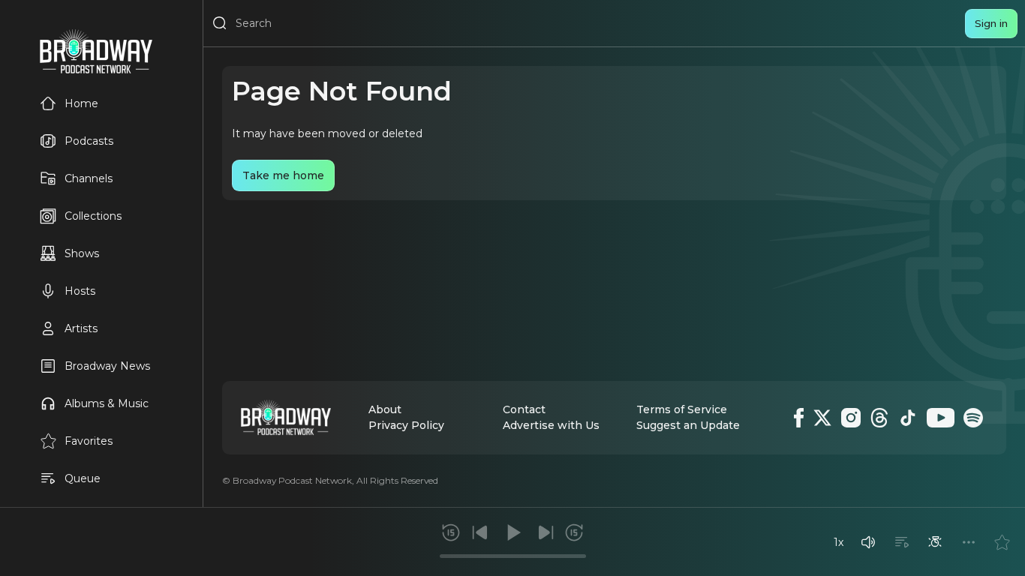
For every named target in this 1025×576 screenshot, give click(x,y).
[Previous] (480, 532)
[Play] (512, 532)
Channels (89, 178)
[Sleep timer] (935, 542)
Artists (81, 328)
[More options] (968, 542)
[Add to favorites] (1001, 542)
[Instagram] (851, 418)
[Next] (545, 532)
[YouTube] (940, 418)
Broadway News (107, 366)
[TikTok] (908, 418)
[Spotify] (973, 418)
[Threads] (879, 418)
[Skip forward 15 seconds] (574, 532)
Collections (93, 216)
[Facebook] (799, 418)
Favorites (89, 441)
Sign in (991, 23)
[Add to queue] (902, 542)
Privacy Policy (406, 425)
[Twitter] (822, 418)
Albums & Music (107, 403)
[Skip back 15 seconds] (450, 532)
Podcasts (89, 141)
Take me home (283, 175)
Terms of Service (681, 409)
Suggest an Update (688, 425)
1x (838, 542)
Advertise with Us (551, 425)
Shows (82, 253)
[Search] (220, 23)
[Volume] (868, 542)
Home (81, 103)
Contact (524, 409)
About (384, 409)
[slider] (513, 556)
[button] (868, 542)
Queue (83, 478)
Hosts (80, 291)
